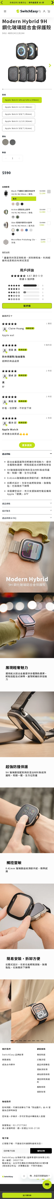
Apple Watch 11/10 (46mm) (18, 107)
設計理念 (6, 510)
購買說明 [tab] (6, 252)
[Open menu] (5, 11)
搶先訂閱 (41, 1150)
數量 (4, 152)
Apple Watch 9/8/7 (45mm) (18, 114)
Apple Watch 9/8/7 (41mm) (18, 128)
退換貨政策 (42, 1069)
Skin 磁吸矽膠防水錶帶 (21, 222)
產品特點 (6, 454)
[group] (27, 2)
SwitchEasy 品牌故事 (13, 1054)
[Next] (51, 1)
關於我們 (6, 1048)
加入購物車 (27, 1195)
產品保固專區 (43, 1064)
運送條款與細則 (43, 1080)
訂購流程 (41, 1059)
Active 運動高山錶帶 (20, 209)
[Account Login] (44, 11)
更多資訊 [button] (27, 445)
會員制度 (41, 1054)
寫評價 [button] (27, 305)
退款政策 (41, 1091)
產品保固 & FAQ (9, 518)
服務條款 (41, 1086)
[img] (9, 323)
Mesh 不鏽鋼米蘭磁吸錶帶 (23, 191)
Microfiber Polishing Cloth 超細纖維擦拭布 (24, 239)
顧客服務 (41, 1048)
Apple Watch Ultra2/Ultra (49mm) (22, 100)
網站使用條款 (43, 1074)
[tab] (12, 1040)
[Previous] (9, 1011)
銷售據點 (6, 1059)
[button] (14, 285)
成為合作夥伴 (8, 1064)
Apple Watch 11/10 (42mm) (18, 121)
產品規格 (6, 503)
